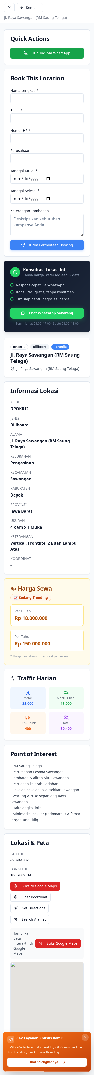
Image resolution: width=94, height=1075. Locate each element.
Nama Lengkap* (24, 90)
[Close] (85, 1037)
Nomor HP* (20, 130)
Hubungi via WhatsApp (51, 53)
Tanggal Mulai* (23, 170)
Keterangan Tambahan (29, 210)
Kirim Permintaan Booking (51, 245)
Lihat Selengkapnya (43, 1062)
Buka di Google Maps (39, 886)
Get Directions (33, 908)
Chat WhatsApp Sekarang (51, 313)
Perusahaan (20, 150)
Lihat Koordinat (34, 897)
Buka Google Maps (62, 943)
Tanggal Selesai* (25, 190)
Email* (16, 110)
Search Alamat (34, 919)
